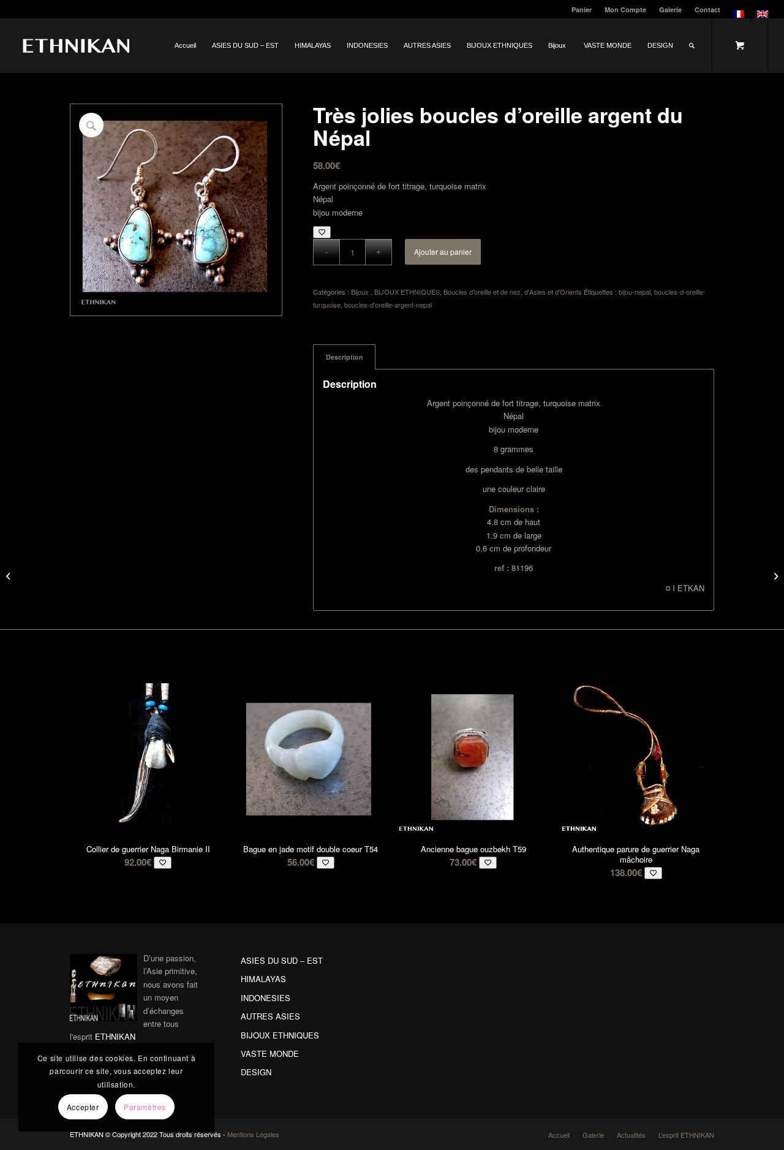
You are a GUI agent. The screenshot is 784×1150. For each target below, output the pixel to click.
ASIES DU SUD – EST (282, 960)
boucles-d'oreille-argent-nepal (388, 304)
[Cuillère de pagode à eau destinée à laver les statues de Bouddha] (9, 575)
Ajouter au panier (443, 251)
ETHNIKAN (115, 1036)
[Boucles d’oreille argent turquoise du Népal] (774, 575)
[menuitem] (581, 9)
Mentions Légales (253, 1134)
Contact (707, 9)
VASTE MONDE (270, 1053)
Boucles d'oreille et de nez (482, 292)
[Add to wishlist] (322, 232)
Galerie (670, 9)
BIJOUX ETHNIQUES (407, 292)
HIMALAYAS (263, 979)
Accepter (83, 1107)
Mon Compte (625, 9)
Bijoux (361, 292)
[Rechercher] (692, 45)
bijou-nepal (634, 292)
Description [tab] (344, 356)
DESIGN (256, 1072)
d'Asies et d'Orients (553, 292)
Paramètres (145, 1107)
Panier (581, 9)
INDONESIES (265, 998)
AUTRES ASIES (270, 1016)
